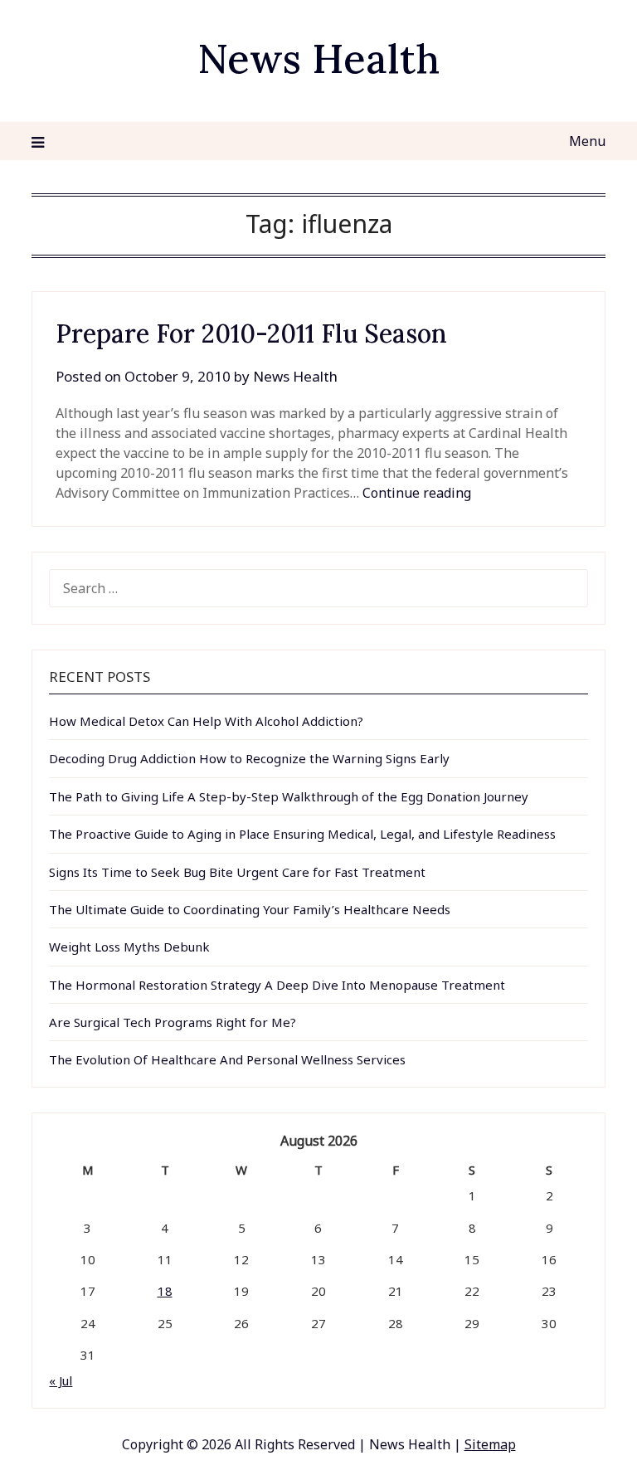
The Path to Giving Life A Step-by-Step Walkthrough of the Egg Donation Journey (288, 796)
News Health (318, 58)
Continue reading (416, 493)
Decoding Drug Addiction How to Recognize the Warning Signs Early (249, 758)
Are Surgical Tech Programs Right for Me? (172, 1022)
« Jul (60, 1380)
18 (165, 1291)
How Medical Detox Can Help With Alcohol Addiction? (206, 721)
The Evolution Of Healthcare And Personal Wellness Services (227, 1059)
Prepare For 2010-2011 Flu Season (251, 333)
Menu (587, 141)
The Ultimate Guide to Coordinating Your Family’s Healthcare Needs (249, 909)
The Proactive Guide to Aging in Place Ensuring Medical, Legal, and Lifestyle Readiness (302, 833)
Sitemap (490, 1444)
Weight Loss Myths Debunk (129, 946)
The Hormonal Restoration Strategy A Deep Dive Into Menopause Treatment (277, 984)
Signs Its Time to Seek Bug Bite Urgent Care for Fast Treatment (237, 872)
